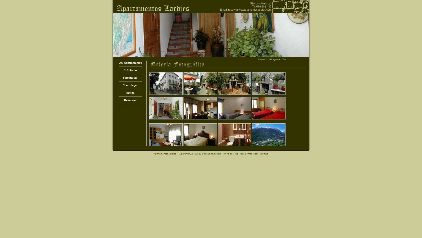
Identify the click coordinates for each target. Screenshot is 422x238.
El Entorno (130, 70)
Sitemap (264, 153)
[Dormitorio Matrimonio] (200, 144)
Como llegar (130, 85)
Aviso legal (252, 153)
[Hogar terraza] (268, 93)
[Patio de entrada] (165, 118)
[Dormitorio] (234, 118)
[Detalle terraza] (234, 93)
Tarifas (130, 92)
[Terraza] (200, 93)
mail (242, 153)
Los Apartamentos (130, 62)
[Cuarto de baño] (234, 144)
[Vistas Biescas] (268, 144)
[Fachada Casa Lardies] (165, 93)
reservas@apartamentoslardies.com (249, 9)
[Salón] (165, 144)
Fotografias (130, 77)
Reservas (130, 100)
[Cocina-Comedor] (200, 118)
